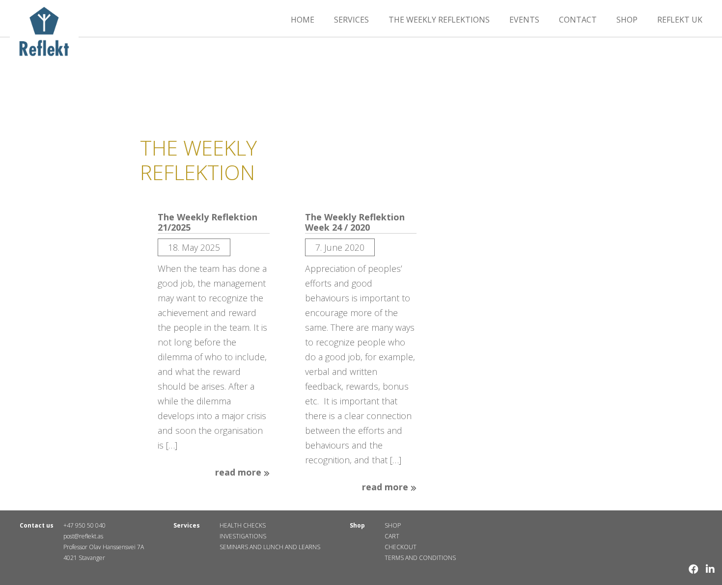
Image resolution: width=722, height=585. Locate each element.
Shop (627, 19)
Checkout (401, 547)
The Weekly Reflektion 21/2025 (207, 222)
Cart (392, 536)
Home (302, 19)
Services (351, 19)
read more (239, 472)
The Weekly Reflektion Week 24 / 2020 (355, 222)
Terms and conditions (420, 558)
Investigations (243, 536)
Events (524, 19)
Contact (578, 19)
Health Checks (243, 525)
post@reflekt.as (83, 536)
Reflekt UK (679, 19)
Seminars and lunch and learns (270, 547)
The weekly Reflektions (439, 19)
